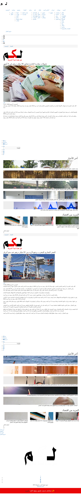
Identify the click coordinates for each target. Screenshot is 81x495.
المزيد (64, 10)
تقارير (12, 13)
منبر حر (35, 14)
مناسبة (57, 14)
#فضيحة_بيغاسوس (66, 28)
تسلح (63, 20)
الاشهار (1, 431)
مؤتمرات (24, 14)
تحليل (12, 14)
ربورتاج (44, 14)
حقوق (51, 13)
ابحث (18, 148)
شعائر (57, 17)
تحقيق (43, 13)
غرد (5, 140)
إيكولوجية (64, 16)
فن (38, 13)
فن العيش (58, 19)
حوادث (17, 14)
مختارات (58, 13)
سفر (57, 16)
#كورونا (63, 19)
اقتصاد (24, 10)
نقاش (38, 14)
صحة (17, 17)
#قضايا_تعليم (19, 19)
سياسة (13, 10)
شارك (5, 142)
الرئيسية (7, 10)
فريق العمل (8, 31)
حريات (53, 10)
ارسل (5, 144)
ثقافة (40, 10)
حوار (43, 16)
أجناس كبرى (46, 10)
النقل (17, 16)
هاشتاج (34, 19)
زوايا (63, 24)
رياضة (30, 10)
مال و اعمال (25, 13)
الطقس (63, 17)
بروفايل (44, 17)
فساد (63, 14)
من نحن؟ (2, 429)
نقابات (17, 20)
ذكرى (63, 22)
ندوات (38, 16)
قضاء (17, 13)
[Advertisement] (40, 129)
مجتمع (18, 10)
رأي (35, 10)
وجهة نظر (35, 16)
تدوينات (34, 17)
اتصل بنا (2, 432)
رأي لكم (35, 13)
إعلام (63, 13)
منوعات (58, 10)
